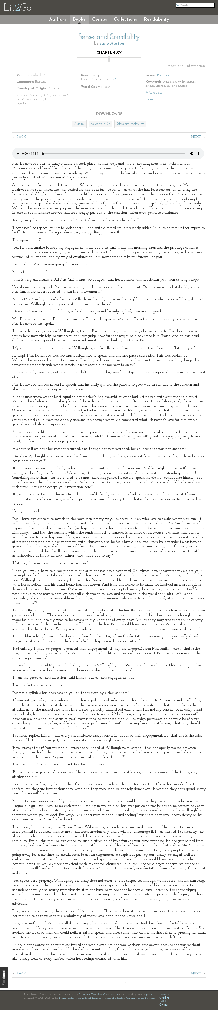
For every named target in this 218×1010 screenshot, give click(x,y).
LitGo (17, 8)
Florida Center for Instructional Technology (81, 998)
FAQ (162, 1001)
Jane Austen (112, 43)
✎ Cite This (153, 92)
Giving (163, 1004)
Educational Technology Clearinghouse (98, 994)
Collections (125, 19)
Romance (163, 75)
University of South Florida (140, 998)
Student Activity (130, 124)
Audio (79, 124)
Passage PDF (100, 124)
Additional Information (186, 66)
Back (21, 137)
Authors (57, 19)
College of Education (114, 998)
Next (196, 137)
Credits (164, 998)
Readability (156, 19)
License (164, 994)
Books (79, 19)
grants (149, 994)
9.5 (115, 79)
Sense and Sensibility (109, 37)
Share (149, 99)
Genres (99, 19)
